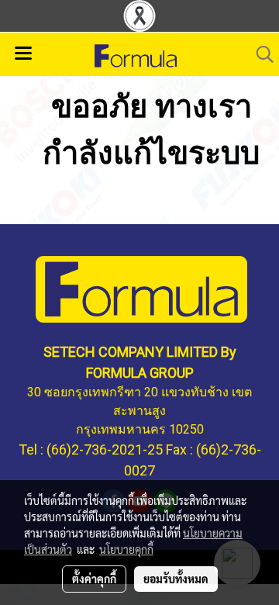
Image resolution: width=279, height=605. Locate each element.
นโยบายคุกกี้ (126, 549)
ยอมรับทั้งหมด (175, 579)
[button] (259, 54)
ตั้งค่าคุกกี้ (94, 579)
